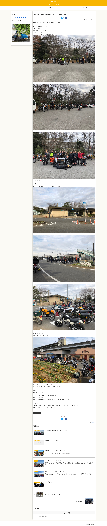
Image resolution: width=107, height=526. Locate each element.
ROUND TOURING (37, 412)
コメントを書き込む (64, 513)
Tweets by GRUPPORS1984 (19, 17)
